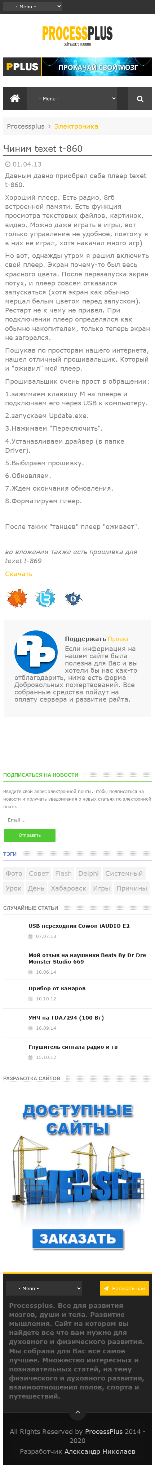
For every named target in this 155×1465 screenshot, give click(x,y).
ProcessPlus (104, 1431)
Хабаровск (69, 888)
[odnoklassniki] (17, 608)
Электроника (76, 126)
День (36, 888)
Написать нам (127, 1288)
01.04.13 (27, 164)
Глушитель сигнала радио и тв (73, 1047)
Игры (101, 888)
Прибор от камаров (56, 988)
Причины (131, 888)
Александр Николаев (100, 1451)
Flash (63, 873)
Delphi (88, 873)
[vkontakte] (73, 608)
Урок (14, 888)
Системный (124, 873)
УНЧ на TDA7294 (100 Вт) (66, 1017)
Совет (39, 873)
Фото (14, 873)
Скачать (18, 574)
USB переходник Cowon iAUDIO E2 (79, 926)
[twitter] (45, 608)
